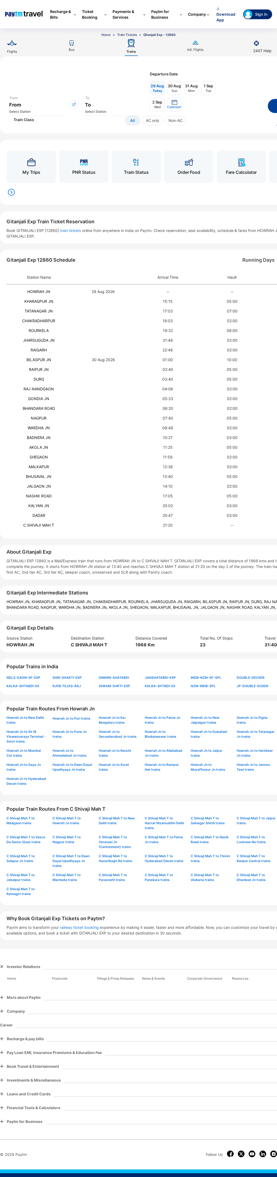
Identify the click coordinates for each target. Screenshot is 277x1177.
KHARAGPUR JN (38, 301)
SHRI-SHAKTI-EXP (67, 678)
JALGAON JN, (213, 607)
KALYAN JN (38, 505)
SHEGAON (38, 457)
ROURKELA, (139, 601)
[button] (174, 104)
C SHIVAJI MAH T (38, 525)
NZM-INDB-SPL (203, 686)
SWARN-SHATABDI (114, 678)
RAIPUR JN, (240, 601)
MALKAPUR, (161, 607)
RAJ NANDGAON (39, 389)
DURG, (257, 601)
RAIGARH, (193, 601)
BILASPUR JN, (216, 601)
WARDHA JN (39, 427)
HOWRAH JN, (19, 601)
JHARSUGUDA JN (39, 340)
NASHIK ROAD (39, 496)
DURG (39, 379)
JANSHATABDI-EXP (160, 678)
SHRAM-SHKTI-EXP (114, 686)
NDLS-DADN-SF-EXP (23, 678)
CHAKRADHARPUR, (110, 601)
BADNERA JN (39, 437)
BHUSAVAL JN (38, 476)
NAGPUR (39, 418)
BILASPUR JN (39, 359)
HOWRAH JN (38, 291)
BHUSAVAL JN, (186, 607)
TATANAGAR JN (39, 311)
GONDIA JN (38, 398)
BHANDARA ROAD (39, 408)
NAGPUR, (49, 607)
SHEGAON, (140, 607)
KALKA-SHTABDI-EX (22, 686)
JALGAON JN (39, 486)
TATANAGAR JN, (78, 601)
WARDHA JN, (70, 607)
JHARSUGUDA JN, (167, 601)
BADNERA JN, (96, 607)
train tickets (70, 230)
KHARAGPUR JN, (47, 601)
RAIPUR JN (39, 369)
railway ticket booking (79, 927)
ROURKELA (39, 330)
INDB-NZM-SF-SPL (206, 678)
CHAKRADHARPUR (38, 320)
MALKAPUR (39, 466)
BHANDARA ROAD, (23, 607)
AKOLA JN (38, 447)
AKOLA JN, (119, 607)
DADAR (38, 515)
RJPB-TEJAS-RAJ (66, 686)
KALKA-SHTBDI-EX (160, 686)
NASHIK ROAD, (240, 607)
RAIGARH (39, 350)
